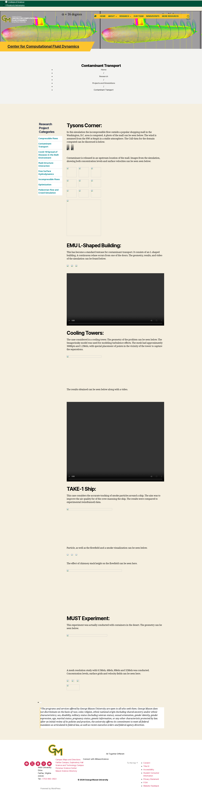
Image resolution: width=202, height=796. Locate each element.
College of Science (16, 2)
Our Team (138, 16)
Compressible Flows (48, 138)
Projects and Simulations (103, 83)
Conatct (146, 763)
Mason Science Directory (66, 771)
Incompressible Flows (49, 179)
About (111, 16)
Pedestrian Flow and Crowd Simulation (48, 191)
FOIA (145, 782)
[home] (95, 16)
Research (124, 16)
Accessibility (148, 769)
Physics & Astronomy (15, 5)
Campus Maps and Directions (68, 759)
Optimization (44, 184)
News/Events (152, 16)
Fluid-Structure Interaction (45, 164)
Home (103, 16)
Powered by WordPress (50, 788)
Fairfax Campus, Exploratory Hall (69, 762)
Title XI (146, 766)
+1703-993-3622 (49, 779)
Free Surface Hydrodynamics (46, 172)
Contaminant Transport (44, 145)
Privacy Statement (151, 779)
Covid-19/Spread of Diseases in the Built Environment (48, 155)
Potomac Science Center (66, 768)
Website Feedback (151, 786)
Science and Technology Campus (70, 765)
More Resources (170, 16)
